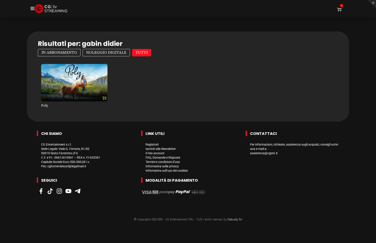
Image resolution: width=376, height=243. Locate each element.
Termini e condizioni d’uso (163, 162)
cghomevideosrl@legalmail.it (66, 166)
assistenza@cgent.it (264, 153)
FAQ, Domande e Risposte (163, 157)
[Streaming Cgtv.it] (51, 8)
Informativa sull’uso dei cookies (167, 170)
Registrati (152, 144)
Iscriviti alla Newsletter (161, 149)
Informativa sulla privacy (162, 166)
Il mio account (155, 153)
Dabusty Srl (235, 219)
